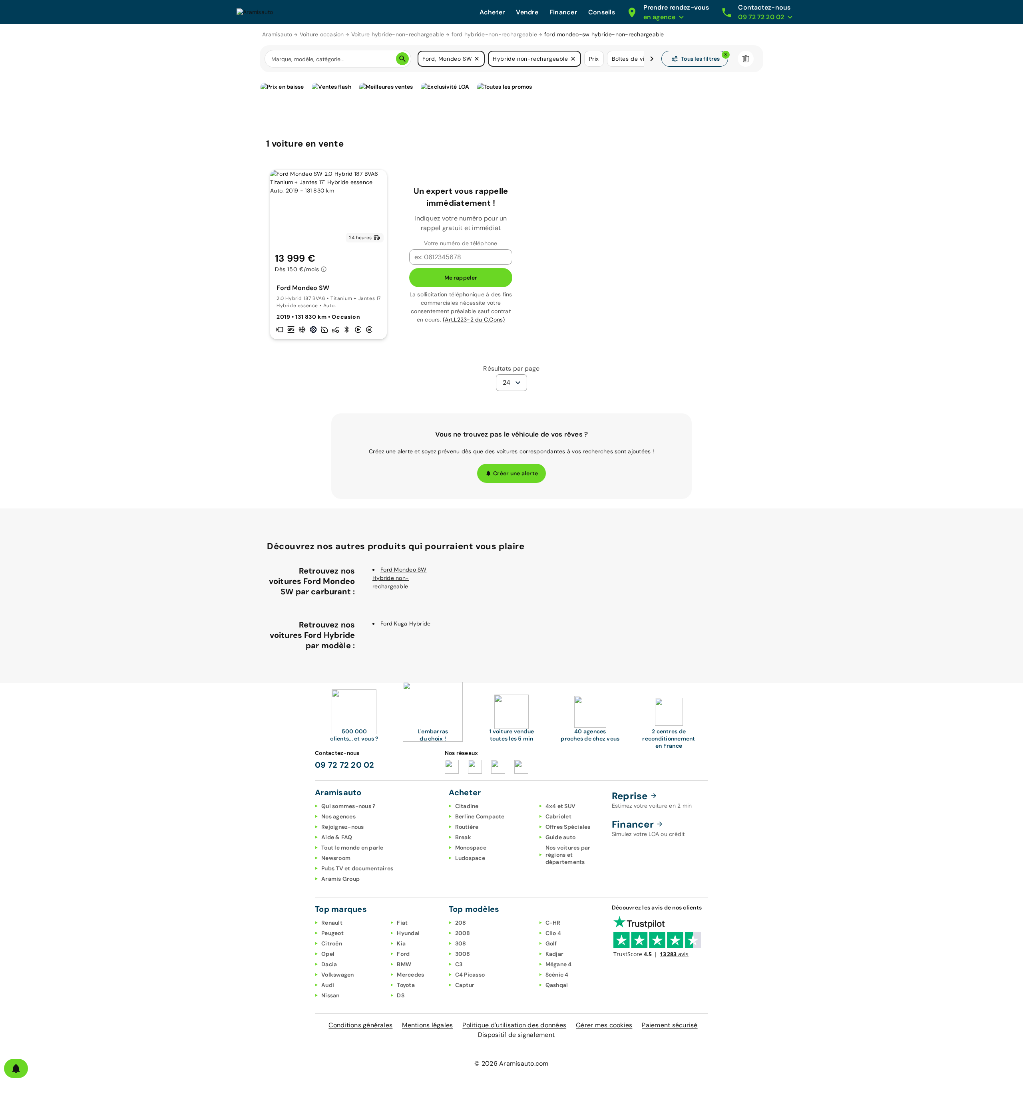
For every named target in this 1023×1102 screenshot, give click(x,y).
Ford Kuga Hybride (405, 623)
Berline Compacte (480, 816)
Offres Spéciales (568, 826)
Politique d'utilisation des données (514, 1025)
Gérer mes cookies (604, 1025)
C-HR (553, 922)
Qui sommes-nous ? (348, 806)
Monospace (470, 847)
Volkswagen (337, 974)
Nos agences (338, 816)
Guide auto (560, 837)
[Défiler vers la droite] (652, 59)
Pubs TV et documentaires (357, 868)
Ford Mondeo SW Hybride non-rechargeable (399, 578)
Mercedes (410, 974)
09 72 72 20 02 (344, 765)
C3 (459, 964)
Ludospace (470, 858)
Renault (331, 922)
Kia (401, 943)
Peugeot (332, 933)
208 (460, 922)
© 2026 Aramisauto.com (511, 1063)
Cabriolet (558, 816)
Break (463, 837)
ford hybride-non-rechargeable (494, 34)
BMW (404, 964)
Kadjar (554, 953)
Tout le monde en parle (352, 847)
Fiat (402, 922)
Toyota (406, 985)
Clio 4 (553, 933)
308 (460, 943)
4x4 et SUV (560, 806)
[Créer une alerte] (16, 1068)
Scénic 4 (557, 974)
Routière (467, 826)
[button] (477, 59)
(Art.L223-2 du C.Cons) (474, 319)
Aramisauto (277, 34)
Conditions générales (360, 1025)
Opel (327, 953)
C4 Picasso (470, 974)
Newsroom (335, 858)
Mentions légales (427, 1025)
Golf (551, 943)
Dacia (329, 964)
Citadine (467, 806)
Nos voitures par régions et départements (568, 855)
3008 (462, 953)
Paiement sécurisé (669, 1025)
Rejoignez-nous (342, 826)
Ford (403, 953)
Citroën (331, 943)
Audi (327, 985)
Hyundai (408, 933)
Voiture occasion (322, 34)
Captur (465, 985)
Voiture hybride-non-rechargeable (397, 34)
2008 (462, 933)
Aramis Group (340, 878)
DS (400, 995)
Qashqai (556, 985)
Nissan (330, 995)
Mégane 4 (558, 964)
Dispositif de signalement (516, 1035)
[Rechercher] (402, 58)
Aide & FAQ (336, 837)
